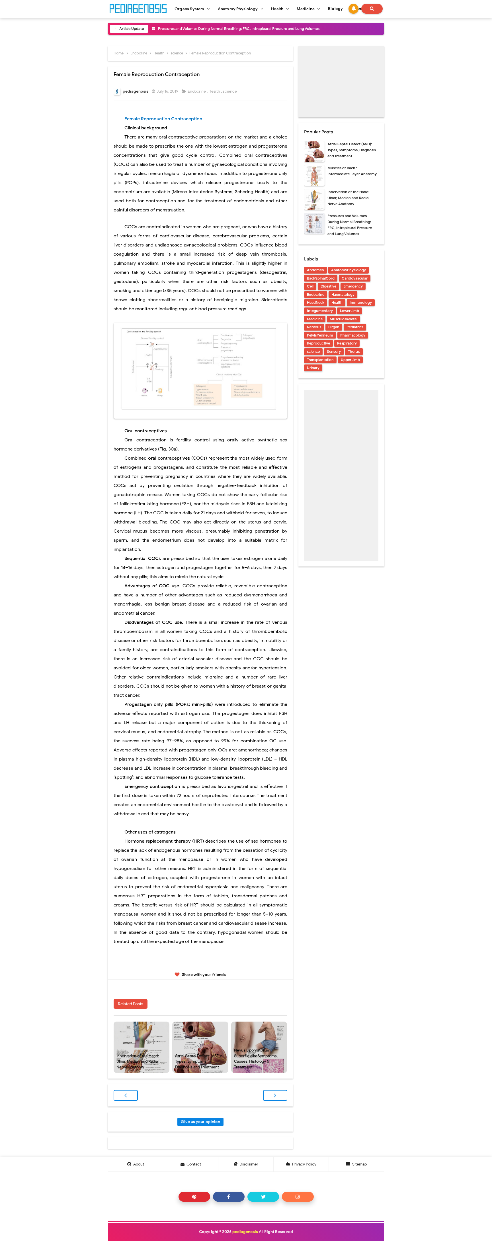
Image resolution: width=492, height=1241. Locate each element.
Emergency (353, 286)
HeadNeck (315, 302)
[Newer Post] (126, 1095)
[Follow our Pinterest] (194, 1197)
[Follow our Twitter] (263, 1197)
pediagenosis (245, 1231)
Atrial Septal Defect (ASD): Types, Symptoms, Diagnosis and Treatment (198, 1061)
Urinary (313, 367)
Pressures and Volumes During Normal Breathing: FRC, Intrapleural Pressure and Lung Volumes (238, 28)
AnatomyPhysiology (348, 270)
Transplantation (320, 359)
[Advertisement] (341, 81)
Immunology (361, 302)
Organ (333, 327)
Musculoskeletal (343, 319)
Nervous (314, 327)
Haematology (342, 294)
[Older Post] (275, 1095)
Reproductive (318, 343)
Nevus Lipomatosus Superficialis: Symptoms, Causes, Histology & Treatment (256, 1058)
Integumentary (320, 310)
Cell (310, 286)
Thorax (354, 351)
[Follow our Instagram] (297, 1197)
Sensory (334, 351)
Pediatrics (355, 327)
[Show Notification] (353, 9)
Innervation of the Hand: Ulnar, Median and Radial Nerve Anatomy (137, 1061)
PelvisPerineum (320, 335)
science (230, 91)
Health (214, 91)
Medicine (315, 319)
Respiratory (347, 343)
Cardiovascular (355, 278)
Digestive (328, 286)
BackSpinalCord (321, 278)
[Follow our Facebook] (229, 1197)
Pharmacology (352, 335)
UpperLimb (350, 359)
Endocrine (197, 91)
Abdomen (315, 270)
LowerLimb (349, 310)
